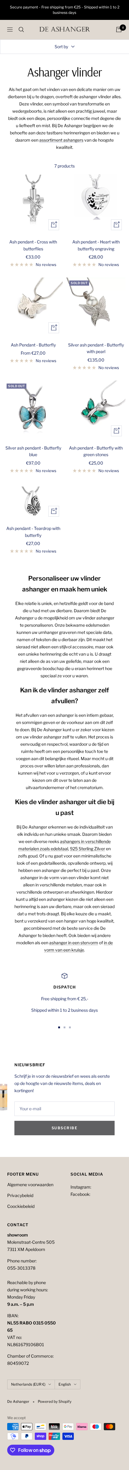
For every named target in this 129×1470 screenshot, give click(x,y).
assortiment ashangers (61, 140)
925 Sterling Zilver (87, 848)
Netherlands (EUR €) (28, 1384)
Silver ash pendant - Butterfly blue (33, 451)
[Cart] (119, 29)
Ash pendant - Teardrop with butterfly (33, 532)
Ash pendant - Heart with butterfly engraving (96, 245)
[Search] (21, 29)
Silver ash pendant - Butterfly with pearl (96, 348)
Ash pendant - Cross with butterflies (33, 245)
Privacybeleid (20, 1195)
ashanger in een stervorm (73, 942)
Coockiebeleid (20, 1206)
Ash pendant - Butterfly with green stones (96, 451)
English (64, 1384)
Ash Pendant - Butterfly (33, 344)
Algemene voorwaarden (30, 1184)
